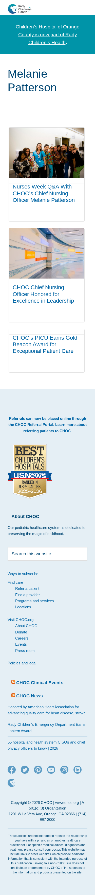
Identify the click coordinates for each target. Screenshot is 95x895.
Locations (23, 607)
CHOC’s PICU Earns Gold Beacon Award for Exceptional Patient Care (45, 344)
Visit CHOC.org (20, 619)
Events (21, 644)
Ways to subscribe (23, 574)
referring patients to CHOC (47, 431)
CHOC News (29, 695)
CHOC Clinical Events (39, 682)
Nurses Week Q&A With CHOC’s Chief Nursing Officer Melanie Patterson (44, 193)
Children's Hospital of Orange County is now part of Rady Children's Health (48, 34)
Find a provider (27, 595)
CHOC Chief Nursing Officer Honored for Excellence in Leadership (43, 294)
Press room (25, 650)
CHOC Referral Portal (34, 424)
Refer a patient (27, 588)
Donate (21, 632)
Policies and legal (22, 663)
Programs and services (34, 601)
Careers (22, 638)
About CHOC (26, 626)
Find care (15, 582)
